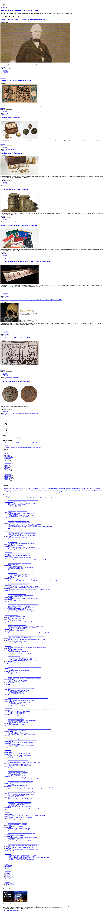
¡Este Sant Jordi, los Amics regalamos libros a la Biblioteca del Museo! (21, 547)
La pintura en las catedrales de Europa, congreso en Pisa (19, 746)
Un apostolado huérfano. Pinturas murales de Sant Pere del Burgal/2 (21, 791)
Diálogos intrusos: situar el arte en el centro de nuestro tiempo (20, 510)
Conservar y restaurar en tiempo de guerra (16, 736)
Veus (6, 885)
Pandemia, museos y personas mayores (15, 838)
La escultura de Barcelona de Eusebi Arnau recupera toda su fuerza (21, 513)
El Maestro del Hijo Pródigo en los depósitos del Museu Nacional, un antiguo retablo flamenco (26, 636)
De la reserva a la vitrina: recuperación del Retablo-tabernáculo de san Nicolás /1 (23, 779)
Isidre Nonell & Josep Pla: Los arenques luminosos (18, 584)
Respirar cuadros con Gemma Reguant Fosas (16, 630)
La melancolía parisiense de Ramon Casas (16, 721)
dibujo (95, 488)
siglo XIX (48, 491)
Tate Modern (7, 882)
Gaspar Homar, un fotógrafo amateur (15, 704)
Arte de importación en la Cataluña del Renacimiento (18, 722)
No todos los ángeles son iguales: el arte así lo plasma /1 (18, 756)
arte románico (55, 488)
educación (7, 466)
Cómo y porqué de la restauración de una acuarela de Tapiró (19, 557)
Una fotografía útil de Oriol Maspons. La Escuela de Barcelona (20, 799)
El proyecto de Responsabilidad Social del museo (17, 680)
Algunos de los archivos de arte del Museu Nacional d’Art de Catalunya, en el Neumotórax (25, 808)
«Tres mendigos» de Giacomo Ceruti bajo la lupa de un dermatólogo (21, 852)
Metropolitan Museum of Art (11, 874)
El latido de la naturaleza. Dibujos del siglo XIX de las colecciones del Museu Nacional (25, 623)
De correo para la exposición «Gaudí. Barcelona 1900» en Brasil (20, 847)
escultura (8, 490)
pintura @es (91, 490)
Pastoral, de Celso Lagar (12, 695)
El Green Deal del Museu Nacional (14, 620)
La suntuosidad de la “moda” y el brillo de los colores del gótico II (20, 781)
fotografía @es (40, 490)
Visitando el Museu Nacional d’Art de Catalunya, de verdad (19, 637)
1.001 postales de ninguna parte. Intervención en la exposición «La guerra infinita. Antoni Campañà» (27, 647)
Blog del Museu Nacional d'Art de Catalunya (19, 10)
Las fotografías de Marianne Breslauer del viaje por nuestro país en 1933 (22, 794)
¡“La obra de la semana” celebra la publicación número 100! (19, 718)
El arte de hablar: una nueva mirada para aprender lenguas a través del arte (22, 674)
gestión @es (5, 332)
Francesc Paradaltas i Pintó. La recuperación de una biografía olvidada (23, 19)
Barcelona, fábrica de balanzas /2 (10, 117)
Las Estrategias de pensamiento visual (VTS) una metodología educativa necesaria (24, 605)
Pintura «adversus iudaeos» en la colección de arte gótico (19, 562)
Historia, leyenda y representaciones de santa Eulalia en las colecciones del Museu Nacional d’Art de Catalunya (29, 729)
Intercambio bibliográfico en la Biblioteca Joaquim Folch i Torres (20, 643)
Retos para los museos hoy (13, 796)
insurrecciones (7, 413)
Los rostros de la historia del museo (14, 732)
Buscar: (4, 437)
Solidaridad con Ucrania (12, 573)
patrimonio (16, 377)
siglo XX (52, 492)
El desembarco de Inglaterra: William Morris (16, 705)
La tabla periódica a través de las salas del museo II (18, 772)
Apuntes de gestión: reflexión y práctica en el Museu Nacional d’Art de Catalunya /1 (24, 678)
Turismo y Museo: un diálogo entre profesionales (17, 596)
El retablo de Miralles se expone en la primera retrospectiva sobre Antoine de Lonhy (24, 762)
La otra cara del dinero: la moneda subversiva (15, 381)
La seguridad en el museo (13, 662)
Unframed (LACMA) (9, 883)
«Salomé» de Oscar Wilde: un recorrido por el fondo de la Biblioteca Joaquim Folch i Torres (23, 447)
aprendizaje (32, 488)
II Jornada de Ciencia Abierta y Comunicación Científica (19, 829)
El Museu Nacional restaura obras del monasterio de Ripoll (19, 653)
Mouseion (7, 875)
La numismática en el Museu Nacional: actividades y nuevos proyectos (22, 338)
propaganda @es (28, 413)
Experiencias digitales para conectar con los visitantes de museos (20, 567)
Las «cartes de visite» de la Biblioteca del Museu (17, 858)
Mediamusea (7, 873)
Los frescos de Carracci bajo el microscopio (16, 771)
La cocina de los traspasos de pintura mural (16, 774)
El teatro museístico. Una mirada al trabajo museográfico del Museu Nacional (23, 525)
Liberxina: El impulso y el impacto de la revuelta (17, 511)
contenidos (91, 488)
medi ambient (8, 474)
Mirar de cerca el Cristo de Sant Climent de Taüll (17, 775)
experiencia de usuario (15, 490)
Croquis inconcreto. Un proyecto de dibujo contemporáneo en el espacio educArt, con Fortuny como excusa (29, 589)
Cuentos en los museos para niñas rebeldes (16, 768)
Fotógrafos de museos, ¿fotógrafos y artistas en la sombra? (19, 715)
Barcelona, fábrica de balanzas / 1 (11, 153)
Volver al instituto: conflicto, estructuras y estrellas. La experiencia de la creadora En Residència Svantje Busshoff (30, 632)
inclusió (6, 471)
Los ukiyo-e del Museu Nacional (14, 519)
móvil (72, 490)
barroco (64, 488)
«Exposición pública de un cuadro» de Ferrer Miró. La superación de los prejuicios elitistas (25, 626)
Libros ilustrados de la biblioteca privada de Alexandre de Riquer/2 (21, 859)
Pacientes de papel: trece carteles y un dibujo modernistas (19, 555)
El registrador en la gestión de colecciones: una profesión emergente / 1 (21, 833)
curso (6, 377)
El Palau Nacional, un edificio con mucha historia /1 (18, 760)
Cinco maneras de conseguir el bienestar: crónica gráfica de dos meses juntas (22, 837)
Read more (2, 67)
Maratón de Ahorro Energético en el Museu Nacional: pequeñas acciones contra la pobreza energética (27, 621)
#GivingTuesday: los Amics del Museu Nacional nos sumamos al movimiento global (24, 548)
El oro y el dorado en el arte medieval (15, 744)
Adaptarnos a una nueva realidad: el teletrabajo (17, 575)
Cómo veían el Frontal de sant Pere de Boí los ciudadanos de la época (21, 535)
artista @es (60, 488)
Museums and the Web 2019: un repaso (15, 568)
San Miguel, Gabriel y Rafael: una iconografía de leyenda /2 (19, 755)
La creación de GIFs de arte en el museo (15, 614)
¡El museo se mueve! (12, 784)
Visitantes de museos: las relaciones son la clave (17, 681)
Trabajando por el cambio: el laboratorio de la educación (19, 606)
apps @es (27, 488)
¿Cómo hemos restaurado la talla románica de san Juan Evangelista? (21, 745)
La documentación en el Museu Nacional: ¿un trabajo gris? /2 (20, 764)
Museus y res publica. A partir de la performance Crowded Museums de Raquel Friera (22, 442)
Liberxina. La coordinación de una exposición (17, 730)
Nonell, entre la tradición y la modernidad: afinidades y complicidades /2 (22, 627)
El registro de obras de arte (13, 669)
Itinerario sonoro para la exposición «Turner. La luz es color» (19, 802)
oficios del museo (6, 74)
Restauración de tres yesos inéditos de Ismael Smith (18, 516)
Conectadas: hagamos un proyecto (14, 602)
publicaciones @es (9, 478)
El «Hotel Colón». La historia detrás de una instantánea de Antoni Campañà (22, 855)
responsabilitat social (30, 491)
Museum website (3, 7)
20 (5, 453)
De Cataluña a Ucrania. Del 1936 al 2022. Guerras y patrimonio (20, 742)
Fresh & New (8, 871)
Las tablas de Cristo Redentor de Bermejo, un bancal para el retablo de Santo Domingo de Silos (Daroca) (28, 559)
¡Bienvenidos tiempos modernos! (14, 703)
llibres (54, 490)
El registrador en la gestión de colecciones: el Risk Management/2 (20, 831)
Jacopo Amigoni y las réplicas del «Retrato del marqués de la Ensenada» (22, 532)
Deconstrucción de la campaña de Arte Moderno (17, 785)
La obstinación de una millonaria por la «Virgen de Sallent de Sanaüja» (21, 734)
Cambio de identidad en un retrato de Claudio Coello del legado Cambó (22, 657)
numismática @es (30, 76)
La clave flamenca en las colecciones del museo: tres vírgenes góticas (21, 610)
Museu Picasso (8, 876)
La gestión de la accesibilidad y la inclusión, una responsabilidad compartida (22, 839)
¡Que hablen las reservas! (13, 748)
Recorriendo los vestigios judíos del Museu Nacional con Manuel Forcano (22, 720)
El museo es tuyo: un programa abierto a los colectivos (18, 592)
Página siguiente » (4, 416)
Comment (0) (3, 78)
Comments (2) (3, 258)
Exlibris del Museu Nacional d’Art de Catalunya (17, 501)
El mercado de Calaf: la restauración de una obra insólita (19, 777)
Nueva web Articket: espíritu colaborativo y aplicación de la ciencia (21, 595)
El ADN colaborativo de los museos (15, 566)
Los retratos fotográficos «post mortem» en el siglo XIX (18, 521)
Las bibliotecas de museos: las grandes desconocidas (18, 644)
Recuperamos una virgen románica (14, 534)
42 (5, 454)
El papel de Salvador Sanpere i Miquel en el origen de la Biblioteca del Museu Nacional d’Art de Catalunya (29, 857)
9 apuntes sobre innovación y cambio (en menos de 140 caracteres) (21, 570)
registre (6, 479)
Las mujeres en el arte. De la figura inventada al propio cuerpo (20, 685)
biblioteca (7, 460)
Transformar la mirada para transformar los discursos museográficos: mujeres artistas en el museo (26, 639)
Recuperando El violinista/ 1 (13, 514)
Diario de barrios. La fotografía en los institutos (17, 618)
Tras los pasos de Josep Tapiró (14, 672)
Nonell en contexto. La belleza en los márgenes (17, 628)
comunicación (8, 463)
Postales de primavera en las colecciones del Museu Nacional (19, 803)
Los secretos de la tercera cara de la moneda (14, 189)
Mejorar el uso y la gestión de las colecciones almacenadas (19, 553)
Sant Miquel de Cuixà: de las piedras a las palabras (17, 666)
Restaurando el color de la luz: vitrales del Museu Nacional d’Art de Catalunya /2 (23, 844)
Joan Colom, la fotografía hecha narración (16, 795)
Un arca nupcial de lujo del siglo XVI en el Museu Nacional (19, 633)
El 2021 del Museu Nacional (13, 805)
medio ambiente (8, 475)
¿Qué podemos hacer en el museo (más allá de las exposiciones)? (20, 767)
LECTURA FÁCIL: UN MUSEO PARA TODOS (18, 576)
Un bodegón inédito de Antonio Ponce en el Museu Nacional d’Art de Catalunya (23, 660)
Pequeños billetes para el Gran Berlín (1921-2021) (16, 80)
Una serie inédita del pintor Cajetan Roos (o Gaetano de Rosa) (20, 658)
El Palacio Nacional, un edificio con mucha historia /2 (18, 758)
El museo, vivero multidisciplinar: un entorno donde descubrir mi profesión (22, 840)
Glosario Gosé (10, 706)
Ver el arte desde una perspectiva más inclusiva (17, 616)
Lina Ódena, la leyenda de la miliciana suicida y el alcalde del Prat (20, 579)
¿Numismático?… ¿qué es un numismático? (16, 713)
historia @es (46, 490)
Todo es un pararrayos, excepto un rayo (15, 545)
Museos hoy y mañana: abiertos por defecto (16, 569)
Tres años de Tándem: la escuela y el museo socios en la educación (21, 607)
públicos (7, 492)
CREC (6, 464)
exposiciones (5, 71)
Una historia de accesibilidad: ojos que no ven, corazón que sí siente (21, 611)
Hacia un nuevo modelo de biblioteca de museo (17, 641)
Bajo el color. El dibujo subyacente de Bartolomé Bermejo (19, 739)
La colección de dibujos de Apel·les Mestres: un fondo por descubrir (21, 726)
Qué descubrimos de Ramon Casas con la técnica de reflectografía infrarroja (22, 740)
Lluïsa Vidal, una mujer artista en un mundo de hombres (19, 757)
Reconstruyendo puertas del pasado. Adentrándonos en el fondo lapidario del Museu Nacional (26, 612)
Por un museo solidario (12, 577)
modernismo (62, 490)
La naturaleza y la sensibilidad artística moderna (17, 625)
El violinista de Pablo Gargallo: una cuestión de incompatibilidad (20, 515)
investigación (5, 73)
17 (5, 451)
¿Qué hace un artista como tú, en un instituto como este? (19, 824)
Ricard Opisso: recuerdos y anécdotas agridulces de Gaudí (19, 702)
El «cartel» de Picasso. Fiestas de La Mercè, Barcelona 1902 (19, 583)
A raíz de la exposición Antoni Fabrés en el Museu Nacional (19, 527)
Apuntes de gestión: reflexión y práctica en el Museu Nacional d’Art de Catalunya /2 (24, 677)
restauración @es (40, 491)
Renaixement (13, 491)
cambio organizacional (72, 488)
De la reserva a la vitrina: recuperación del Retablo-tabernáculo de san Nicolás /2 (23, 778)
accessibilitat (7, 455)
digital (6, 465)
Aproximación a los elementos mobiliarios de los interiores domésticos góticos (23, 549)
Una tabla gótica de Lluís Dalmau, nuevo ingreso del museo (19, 560)
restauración (7, 480)
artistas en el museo (9, 457)
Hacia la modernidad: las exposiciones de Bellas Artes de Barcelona (21, 700)
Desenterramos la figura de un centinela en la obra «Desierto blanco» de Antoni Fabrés (24, 737)
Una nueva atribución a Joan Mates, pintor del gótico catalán (19, 563)
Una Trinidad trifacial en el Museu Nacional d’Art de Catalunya (20, 659)
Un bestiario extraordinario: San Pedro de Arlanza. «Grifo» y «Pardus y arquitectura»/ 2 (25, 788)
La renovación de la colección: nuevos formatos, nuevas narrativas (20, 683)
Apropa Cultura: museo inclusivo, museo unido (17, 594)
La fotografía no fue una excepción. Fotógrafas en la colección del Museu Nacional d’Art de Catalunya (28, 698)
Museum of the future (9, 877)
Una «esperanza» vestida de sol (14, 656)
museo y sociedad (68, 490)
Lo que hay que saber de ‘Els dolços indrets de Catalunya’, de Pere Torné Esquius (24, 587)
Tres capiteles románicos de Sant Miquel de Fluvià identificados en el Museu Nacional (24, 667)
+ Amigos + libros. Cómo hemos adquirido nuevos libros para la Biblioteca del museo (24, 642)
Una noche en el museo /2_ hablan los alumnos (17, 820)
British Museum (8, 865)
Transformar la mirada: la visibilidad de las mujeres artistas (19, 828)
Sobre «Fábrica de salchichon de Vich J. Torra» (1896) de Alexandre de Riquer (23, 500)
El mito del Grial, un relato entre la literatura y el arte (18, 651)
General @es (5, 72)
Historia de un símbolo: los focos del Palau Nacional (18, 733)
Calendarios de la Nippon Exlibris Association (17, 826)
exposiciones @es (31, 490)
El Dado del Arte (8, 868)
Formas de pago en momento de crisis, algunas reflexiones (18, 225)
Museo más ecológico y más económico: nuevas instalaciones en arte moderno (23, 849)
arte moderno (48, 488)
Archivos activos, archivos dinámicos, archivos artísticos (16, 446)
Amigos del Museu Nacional (21, 488)
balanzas (6, 149)
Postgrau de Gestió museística (11, 881)
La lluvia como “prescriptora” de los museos (16, 724)
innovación (51, 490)
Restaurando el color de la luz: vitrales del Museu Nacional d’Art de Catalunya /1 (23, 845)
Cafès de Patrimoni (9, 866)
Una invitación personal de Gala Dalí (15, 591)
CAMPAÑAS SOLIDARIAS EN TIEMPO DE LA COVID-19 (20, 574)
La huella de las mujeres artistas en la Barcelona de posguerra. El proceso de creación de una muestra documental (30, 526)
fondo (6, 468)
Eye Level (7, 869)
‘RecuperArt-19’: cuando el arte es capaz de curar (17, 537)
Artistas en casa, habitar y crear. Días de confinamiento (18, 819)
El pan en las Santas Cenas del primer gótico (16, 635)
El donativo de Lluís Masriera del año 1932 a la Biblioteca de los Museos (22, 856)
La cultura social (8, 872)
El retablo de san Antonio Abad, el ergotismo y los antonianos (20, 851)
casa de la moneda (8, 76)
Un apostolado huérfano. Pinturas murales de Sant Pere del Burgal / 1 (21, 792)
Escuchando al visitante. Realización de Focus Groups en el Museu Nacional (23, 598)
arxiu (6, 459)
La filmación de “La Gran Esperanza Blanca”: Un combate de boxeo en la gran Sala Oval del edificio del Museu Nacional (31, 709)
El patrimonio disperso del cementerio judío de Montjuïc (19, 670)
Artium (6, 864)
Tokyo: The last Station (12, 542)
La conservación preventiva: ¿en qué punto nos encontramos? (20, 817)
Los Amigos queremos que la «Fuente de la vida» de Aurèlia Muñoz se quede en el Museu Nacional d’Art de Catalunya (31, 550)
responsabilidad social (21, 491)
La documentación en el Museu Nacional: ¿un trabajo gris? (19, 765)
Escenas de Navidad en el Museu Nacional (16, 719)
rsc (6, 481)
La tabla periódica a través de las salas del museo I (17, 773)
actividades (5, 291)
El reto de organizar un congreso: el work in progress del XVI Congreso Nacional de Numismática (31, 300)
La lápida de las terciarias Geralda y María (16, 518)
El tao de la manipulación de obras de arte (16, 693)
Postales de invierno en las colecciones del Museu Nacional (19, 806)
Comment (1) (3, 150)
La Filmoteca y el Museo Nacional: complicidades (17, 600)
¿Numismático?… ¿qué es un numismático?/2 (17, 712)
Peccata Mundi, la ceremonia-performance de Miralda (18, 690)
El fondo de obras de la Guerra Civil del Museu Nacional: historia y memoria (23, 586)
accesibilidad (5, 488)
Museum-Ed (7, 878)
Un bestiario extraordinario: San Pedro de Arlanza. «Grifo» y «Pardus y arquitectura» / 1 (25, 789)
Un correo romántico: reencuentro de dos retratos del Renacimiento (21, 543)
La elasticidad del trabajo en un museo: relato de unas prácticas (20, 609)
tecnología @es (59, 492)
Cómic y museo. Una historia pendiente (15, 692)
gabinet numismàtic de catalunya (20, 76)
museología (7, 476)
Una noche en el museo (12, 822)
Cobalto (6, 445)
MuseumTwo (8, 879)
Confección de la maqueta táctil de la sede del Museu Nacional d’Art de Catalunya (24, 529)
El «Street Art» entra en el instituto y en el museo (17, 823)
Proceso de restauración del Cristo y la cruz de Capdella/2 (19, 539)
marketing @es (57, 490)
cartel (77, 488)
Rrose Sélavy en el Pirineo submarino (12, 443)
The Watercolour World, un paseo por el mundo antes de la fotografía (21, 688)
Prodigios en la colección (13, 564)
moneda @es (7, 221)
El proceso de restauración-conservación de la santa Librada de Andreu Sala (22, 533)
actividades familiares (12, 488)
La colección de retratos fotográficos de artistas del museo (19, 522)
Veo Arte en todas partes (10, 884)
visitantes (7, 482)
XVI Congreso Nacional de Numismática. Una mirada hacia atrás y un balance (25, 261)
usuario (66, 492)
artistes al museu (8, 458)
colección (5, 70)
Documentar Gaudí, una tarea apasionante (16, 804)
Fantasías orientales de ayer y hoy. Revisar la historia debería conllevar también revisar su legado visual (28, 813)
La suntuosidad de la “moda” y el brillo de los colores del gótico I (20, 782)
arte (36, 488)
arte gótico (40, 488)
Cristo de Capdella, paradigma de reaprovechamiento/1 (18, 540)
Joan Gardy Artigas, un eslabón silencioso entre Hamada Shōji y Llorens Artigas (23, 810)
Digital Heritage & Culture (10, 867)
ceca (13, 76)
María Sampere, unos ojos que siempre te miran (17, 835)
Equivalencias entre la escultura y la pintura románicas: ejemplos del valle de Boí (23, 664)
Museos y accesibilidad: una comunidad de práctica (18, 841)
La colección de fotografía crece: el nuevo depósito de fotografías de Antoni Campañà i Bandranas (27, 815)
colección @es (86, 488)
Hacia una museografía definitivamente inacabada (17, 691)
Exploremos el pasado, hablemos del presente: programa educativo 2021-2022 (23, 604)
